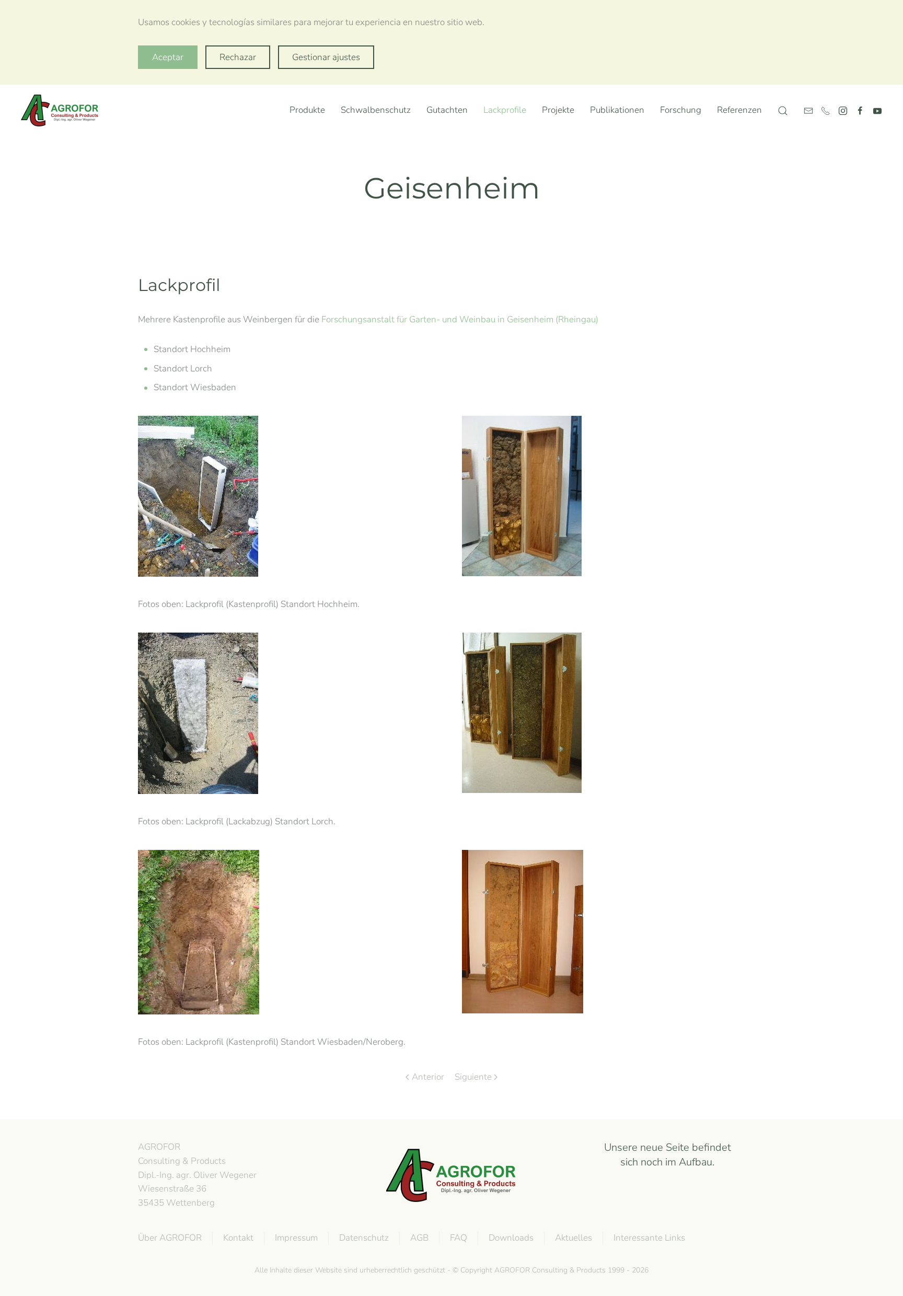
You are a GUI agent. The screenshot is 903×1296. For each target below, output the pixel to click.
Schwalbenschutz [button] (376, 110)
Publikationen (617, 110)
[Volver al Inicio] (62, 111)
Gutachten (447, 110)
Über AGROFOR (170, 1238)
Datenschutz (364, 1238)
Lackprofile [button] (504, 110)
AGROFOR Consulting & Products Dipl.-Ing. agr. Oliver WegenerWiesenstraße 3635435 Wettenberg (197, 1175)
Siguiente (473, 1077)
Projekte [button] (558, 110)
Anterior (428, 1077)
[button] (783, 111)
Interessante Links (649, 1238)
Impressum (296, 1238)
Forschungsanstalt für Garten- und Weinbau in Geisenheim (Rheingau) (459, 319)
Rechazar (237, 57)
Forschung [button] (680, 110)
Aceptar (167, 57)
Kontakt (238, 1238)
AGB (419, 1238)
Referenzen (739, 110)
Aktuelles (573, 1238)
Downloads (511, 1238)
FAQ (458, 1238)
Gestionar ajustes (326, 57)
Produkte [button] (307, 110)
